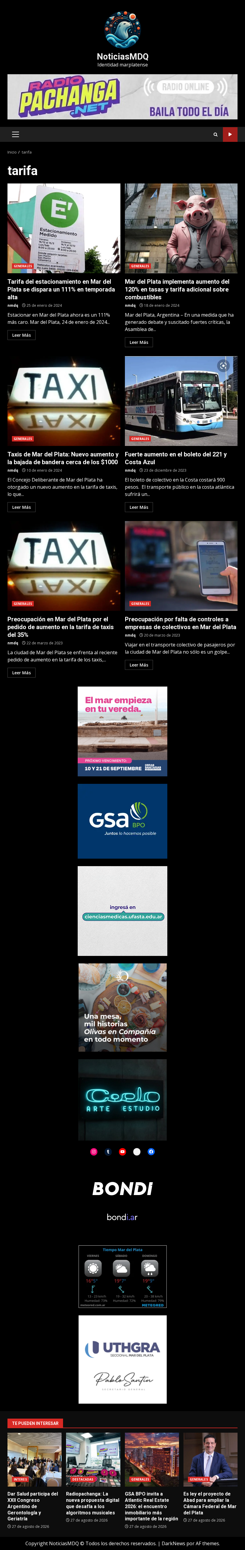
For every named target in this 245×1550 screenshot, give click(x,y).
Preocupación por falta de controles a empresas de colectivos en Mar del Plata (181, 566)
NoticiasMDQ (122, 56)
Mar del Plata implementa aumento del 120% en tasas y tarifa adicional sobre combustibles (181, 228)
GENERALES (23, 266)
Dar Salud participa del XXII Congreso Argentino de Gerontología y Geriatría (34, 1460)
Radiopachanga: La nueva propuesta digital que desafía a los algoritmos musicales (93, 1460)
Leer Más (21, 335)
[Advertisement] (122, 96)
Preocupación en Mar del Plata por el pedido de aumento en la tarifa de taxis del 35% (63, 566)
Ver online (230, 134)
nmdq (12, 305)
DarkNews (173, 1543)
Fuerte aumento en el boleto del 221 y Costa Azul (181, 401)
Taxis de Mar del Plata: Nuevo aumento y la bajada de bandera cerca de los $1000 (63, 401)
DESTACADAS (82, 1479)
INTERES (20, 1479)
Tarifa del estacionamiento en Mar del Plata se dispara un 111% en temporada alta (63, 228)
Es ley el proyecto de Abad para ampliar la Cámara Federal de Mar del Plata (210, 1460)
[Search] (216, 134)
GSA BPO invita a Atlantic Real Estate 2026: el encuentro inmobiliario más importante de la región (152, 1460)
